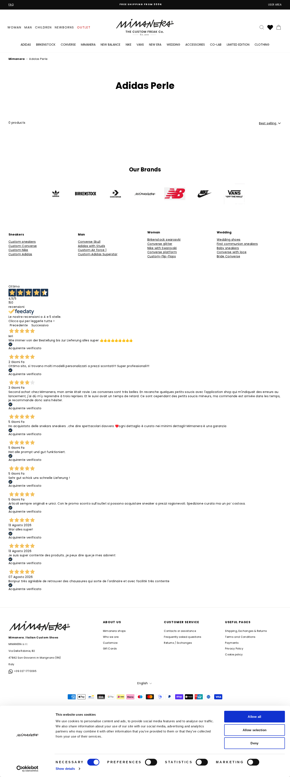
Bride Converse (228, 256)
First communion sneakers (237, 244)
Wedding (173, 44)
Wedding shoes (229, 240)
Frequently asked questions (182, 637)
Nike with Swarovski (162, 248)
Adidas (26, 44)
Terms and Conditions (240, 637)
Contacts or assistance (180, 631)
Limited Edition (238, 44)
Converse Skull (89, 242)
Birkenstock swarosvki (163, 240)
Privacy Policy (234, 648)
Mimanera (88, 44)
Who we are (111, 637)
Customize (110, 643)
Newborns (64, 27)
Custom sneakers (22, 242)
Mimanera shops (114, 631)
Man (28, 27)
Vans (140, 44)
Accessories (195, 44)
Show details (65, 768)
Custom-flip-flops (161, 256)
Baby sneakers (228, 248)
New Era (155, 44)
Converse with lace (231, 252)
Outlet (84, 27)
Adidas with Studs (91, 246)
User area (275, 4)
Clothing (262, 44)
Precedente (19, 325)
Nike (128, 44)
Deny (255, 743)
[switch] (151, 762)
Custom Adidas (20, 254)
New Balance (110, 44)
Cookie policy (234, 654)
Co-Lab (215, 44)
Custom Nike (18, 250)
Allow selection (255, 730)
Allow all (254, 716)
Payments (232, 643)
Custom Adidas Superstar (97, 254)
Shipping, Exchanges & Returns (246, 631)
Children (43, 27)
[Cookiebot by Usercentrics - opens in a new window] (27, 769)
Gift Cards (110, 648)
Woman (14, 27)
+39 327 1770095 (25, 671)
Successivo (40, 325)
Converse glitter (159, 244)
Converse (68, 44)
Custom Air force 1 (92, 250)
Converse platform (162, 252)
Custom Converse (22, 246)
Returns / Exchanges (178, 643)
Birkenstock (45, 44)
